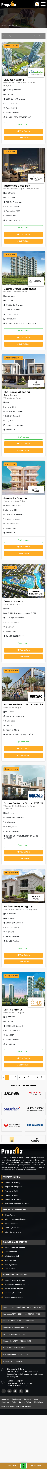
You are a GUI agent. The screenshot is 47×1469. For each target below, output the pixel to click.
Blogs (36, 1399)
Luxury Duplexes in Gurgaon (16, 1293)
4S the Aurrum (10, 1215)
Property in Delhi (11, 1191)
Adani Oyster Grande (13, 1228)
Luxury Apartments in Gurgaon (17, 1284)
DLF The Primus (13, 1010)
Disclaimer (38, 1402)
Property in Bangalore (13, 1187)
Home (4, 25)
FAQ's (14, 1402)
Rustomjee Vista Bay (17, 186)
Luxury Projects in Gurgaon (15, 1280)
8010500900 (12, 1383)
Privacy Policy (25, 1402)
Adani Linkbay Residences (15, 1219)
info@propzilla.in (25, 1383)
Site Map (5, 1402)
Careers (27, 1399)
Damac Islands (13, 601)
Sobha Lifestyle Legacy (18, 906)
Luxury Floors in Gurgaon (14, 1297)
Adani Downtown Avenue (15, 1247)
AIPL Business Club (12, 1256)
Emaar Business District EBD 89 (23, 704)
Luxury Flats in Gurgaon (14, 1289)
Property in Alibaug (12, 1182)
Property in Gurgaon (13, 1199)
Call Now (12, 1466)
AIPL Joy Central (11, 1260)
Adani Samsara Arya (13, 1232)
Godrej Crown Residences (20, 289)
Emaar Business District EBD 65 (23, 803)
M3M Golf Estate (14, 80)
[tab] (9, 36)
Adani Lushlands (11, 1223)
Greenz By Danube (15, 498)
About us (5, 1399)
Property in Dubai (11, 1195)
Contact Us (16, 1399)
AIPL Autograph (11, 1252)
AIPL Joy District (11, 1265)
